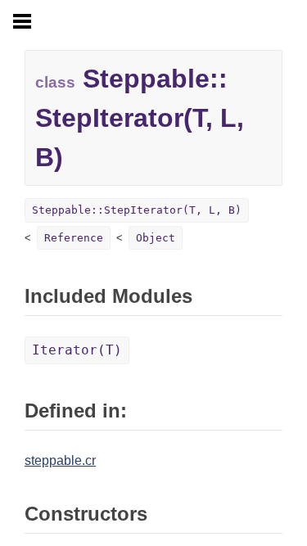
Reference (73, 238)
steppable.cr (60, 460)
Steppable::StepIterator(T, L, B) (137, 210)
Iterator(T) (77, 350)
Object (155, 238)
